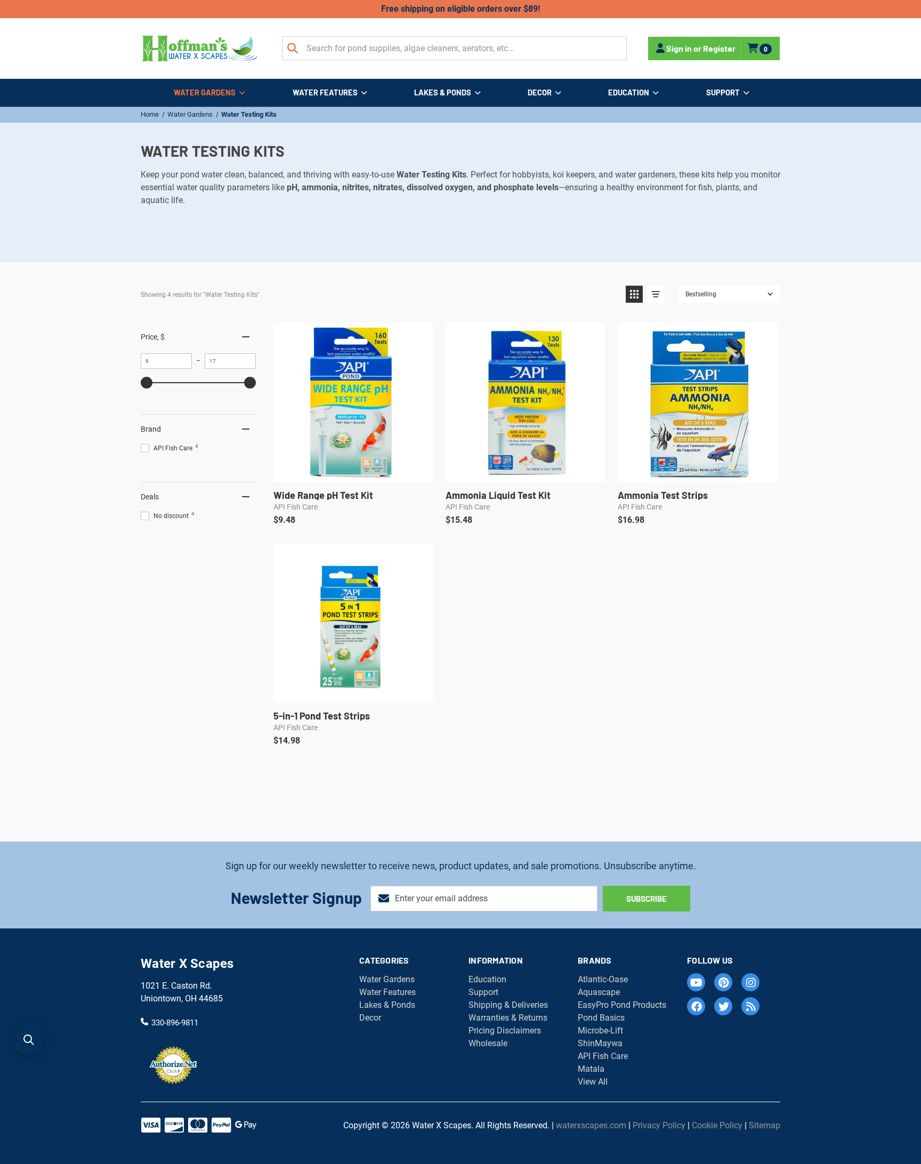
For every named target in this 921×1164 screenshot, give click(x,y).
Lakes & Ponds (442, 92)
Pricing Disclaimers (504, 1030)
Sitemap (764, 1125)
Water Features (325, 92)
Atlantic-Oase (603, 979)
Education (628, 92)
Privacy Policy (659, 1125)
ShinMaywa (600, 1043)
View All (593, 1082)
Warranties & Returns (507, 1018)
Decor (540, 92)
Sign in (679, 48)
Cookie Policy (717, 1125)
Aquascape (599, 992)
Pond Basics (601, 1018)
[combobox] (454, 48)
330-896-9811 (174, 1022)
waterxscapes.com (591, 1125)
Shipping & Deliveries (508, 1005)
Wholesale (487, 1043)
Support (723, 92)
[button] (634, 294)
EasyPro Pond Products (622, 1005)
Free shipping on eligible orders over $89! (460, 9)
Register (719, 48)
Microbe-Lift (600, 1030)
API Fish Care (603, 1056)
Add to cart (352, 471)
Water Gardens (205, 92)
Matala (591, 1069)
